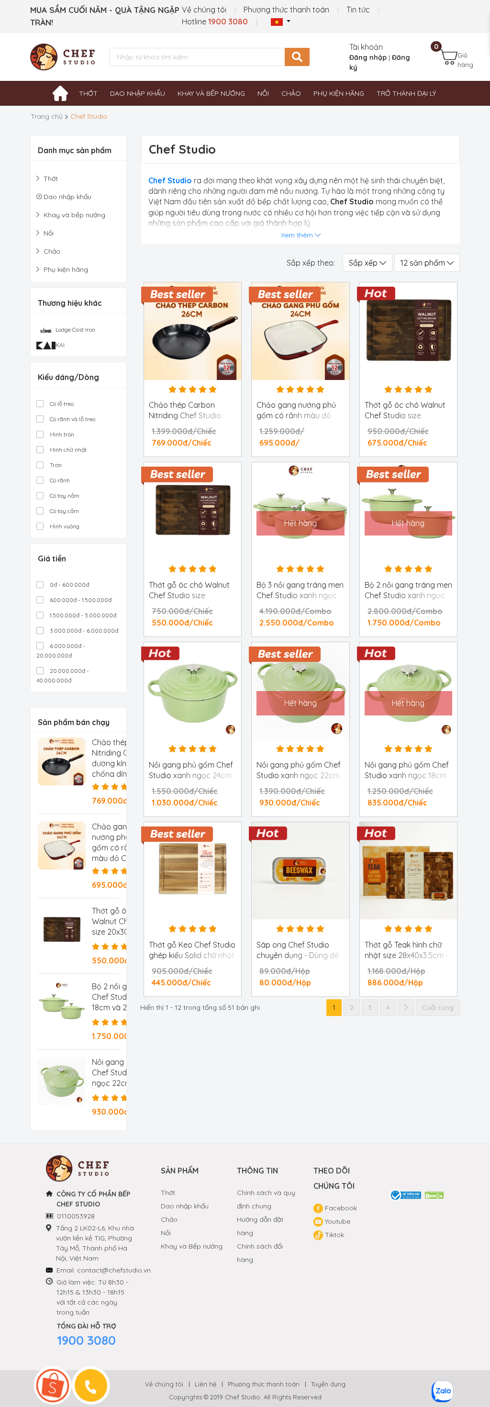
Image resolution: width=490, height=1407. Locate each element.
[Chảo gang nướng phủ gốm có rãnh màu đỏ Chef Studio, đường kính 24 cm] (62, 846)
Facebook (340, 1208)
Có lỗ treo (61, 403)
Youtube (336, 1221)
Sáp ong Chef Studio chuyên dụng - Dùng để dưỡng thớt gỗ (297, 955)
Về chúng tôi (204, 9)
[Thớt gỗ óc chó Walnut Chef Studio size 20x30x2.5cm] (62, 930)
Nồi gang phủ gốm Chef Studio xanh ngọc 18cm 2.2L (407, 775)
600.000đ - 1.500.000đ (79, 599)
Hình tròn (61, 434)
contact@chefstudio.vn (114, 1270)
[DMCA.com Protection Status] (434, 1194)
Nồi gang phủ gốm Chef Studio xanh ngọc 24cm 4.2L (191, 775)
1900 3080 (86, 1340)
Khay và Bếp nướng (192, 1246)
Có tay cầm (63, 510)
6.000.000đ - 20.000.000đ (60, 650)
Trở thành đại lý (406, 93)
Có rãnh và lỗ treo (71, 419)
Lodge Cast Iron (75, 329)
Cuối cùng (438, 1007)
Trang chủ (47, 116)
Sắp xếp (364, 263)
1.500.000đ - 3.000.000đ (82, 615)
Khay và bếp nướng (211, 93)
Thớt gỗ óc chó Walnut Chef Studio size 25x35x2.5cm (405, 415)
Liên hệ (205, 1384)
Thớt (88, 93)
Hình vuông (63, 526)
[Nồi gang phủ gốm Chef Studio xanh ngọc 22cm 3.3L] (62, 1081)
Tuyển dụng (328, 1384)
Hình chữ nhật (67, 449)
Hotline (215, 21)
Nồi (263, 93)
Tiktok (333, 1234)
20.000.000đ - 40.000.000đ (62, 675)
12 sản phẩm (424, 263)
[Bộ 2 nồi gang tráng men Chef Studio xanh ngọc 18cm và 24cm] (62, 1005)
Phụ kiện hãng (338, 93)
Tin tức (358, 9)
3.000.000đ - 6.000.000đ (83, 630)
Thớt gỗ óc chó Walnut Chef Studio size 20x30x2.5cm (189, 595)
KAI (60, 344)
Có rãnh (59, 480)
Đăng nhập (368, 57)
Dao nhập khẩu (137, 93)
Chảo (291, 93)
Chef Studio (170, 180)
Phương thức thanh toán (286, 9)
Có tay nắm (63, 495)
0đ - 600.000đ (68, 584)
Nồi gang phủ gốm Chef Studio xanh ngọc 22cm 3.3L (298, 775)
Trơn (55, 465)
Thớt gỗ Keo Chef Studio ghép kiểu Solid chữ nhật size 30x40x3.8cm (192, 955)
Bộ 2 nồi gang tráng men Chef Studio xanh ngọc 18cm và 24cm (408, 595)
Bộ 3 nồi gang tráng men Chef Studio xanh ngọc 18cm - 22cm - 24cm (300, 595)
